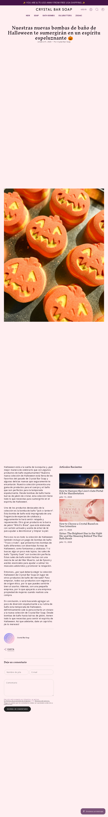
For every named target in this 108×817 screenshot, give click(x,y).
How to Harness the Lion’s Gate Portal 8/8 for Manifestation (81, 492)
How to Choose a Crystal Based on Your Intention (78, 525)
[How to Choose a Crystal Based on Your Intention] (81, 510)
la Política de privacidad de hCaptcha (17, 701)
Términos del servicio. (42, 701)
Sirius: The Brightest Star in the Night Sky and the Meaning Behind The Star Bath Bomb (80, 536)
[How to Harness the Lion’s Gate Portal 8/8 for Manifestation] (81, 481)
